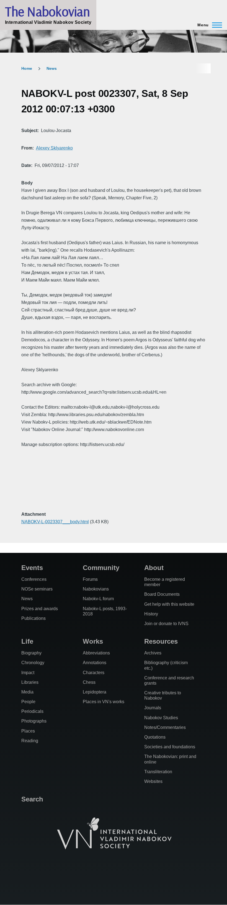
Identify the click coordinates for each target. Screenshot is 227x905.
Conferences (34, 579)
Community (101, 567)
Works (93, 641)
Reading (29, 740)
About (154, 567)
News (52, 68)
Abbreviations (96, 653)
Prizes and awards (39, 608)
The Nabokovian (47, 11)
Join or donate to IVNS (166, 623)
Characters (93, 672)
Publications (33, 618)
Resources (161, 641)
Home (26, 68)
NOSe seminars (37, 589)
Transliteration (158, 771)
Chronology (32, 662)
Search (32, 799)
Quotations (155, 737)
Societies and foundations (169, 746)
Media (27, 692)
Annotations (94, 662)
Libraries (29, 682)
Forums (90, 579)
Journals (152, 707)
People (28, 701)
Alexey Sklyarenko (54, 148)
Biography (31, 653)
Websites (153, 781)
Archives (152, 653)
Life (27, 641)
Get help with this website (169, 604)
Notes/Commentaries (165, 727)
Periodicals (32, 711)
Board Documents (162, 594)
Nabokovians (96, 589)
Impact (27, 672)
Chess (89, 682)
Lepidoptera (94, 692)
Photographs (34, 721)
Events (32, 567)
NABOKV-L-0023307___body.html (55, 521)
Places (28, 731)
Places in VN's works (103, 701)
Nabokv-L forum (98, 598)
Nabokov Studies (161, 717)
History (151, 614)
